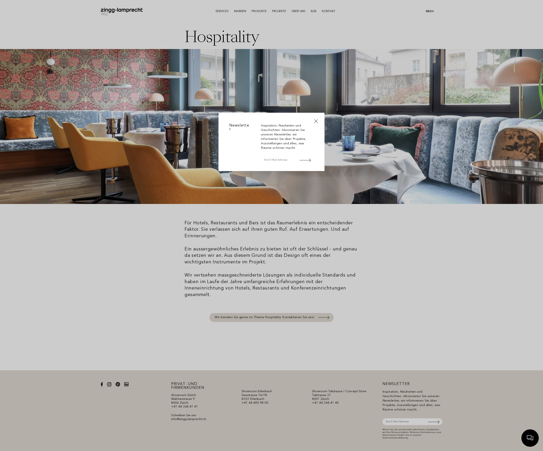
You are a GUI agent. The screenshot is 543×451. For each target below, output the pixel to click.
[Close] (316, 121)
